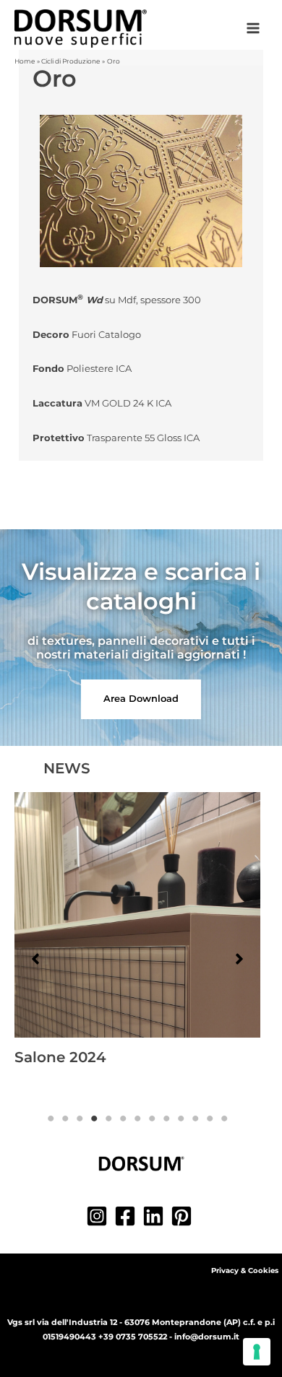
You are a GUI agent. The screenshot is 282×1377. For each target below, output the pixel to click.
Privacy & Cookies (244, 1270)
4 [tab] (94, 1118)
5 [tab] (108, 1118)
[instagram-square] (98, 1216)
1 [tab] (50, 1118)
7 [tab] (137, 1118)
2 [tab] (65, 1118)
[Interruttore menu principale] (253, 28)
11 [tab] (195, 1118)
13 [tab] (224, 1118)
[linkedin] (155, 1216)
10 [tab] (181, 1118)
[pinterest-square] (183, 1216)
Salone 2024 (60, 1057)
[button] (141, 699)
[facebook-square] (127, 1216)
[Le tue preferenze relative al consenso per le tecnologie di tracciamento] (256, 1351)
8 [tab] (152, 1118)
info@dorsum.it (206, 1337)
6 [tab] (123, 1118)
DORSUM (68, 300)
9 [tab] (166, 1118)
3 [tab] (79, 1118)
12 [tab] (209, 1118)
